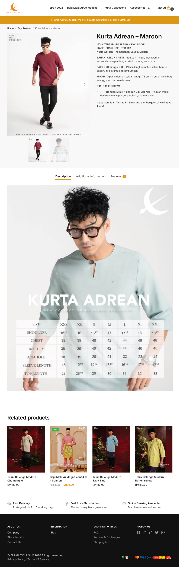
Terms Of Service (38, 559)
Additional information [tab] (90, 176)
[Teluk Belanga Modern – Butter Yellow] (153, 449)
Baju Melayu (24, 28)
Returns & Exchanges (107, 537)
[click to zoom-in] (48, 84)
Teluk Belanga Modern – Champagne (22, 478)
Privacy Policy (16, 559)
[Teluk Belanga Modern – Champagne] (26, 449)
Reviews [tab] (118, 176)
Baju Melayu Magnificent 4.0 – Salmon (68, 478)
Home (10, 28)
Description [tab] (63, 176)
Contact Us (14, 542)
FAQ (96, 532)
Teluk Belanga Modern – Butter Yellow (150, 478)
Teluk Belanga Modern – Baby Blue (107, 478)
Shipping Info (102, 542)
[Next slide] (84, 84)
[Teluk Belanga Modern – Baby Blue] (111, 449)
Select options (26, 492)
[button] (165, 8)
